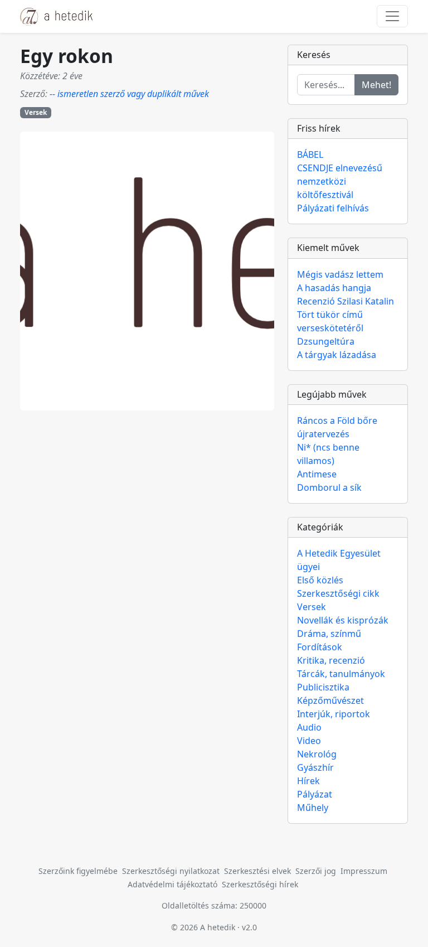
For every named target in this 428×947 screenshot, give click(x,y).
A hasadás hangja (334, 288)
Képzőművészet (330, 700)
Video (309, 741)
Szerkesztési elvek (257, 871)
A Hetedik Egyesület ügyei (339, 560)
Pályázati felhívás (333, 208)
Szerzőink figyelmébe (78, 871)
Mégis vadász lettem (340, 274)
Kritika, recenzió (331, 660)
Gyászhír (315, 767)
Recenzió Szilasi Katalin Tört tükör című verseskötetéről (345, 314)
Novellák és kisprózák (342, 620)
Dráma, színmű (329, 633)
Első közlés (320, 580)
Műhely (312, 807)
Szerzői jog (315, 871)
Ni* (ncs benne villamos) (328, 454)
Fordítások (319, 647)
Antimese (317, 474)
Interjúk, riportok (333, 714)
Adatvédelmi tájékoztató (172, 884)
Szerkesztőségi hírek (260, 884)
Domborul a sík (329, 487)
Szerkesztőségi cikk (338, 593)
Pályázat (314, 794)
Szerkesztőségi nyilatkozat (171, 871)
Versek (36, 112)
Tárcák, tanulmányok (341, 674)
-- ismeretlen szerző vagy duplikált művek (129, 94)
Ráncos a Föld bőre (337, 420)
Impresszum (364, 871)
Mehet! (376, 85)
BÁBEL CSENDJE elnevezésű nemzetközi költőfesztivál (339, 174)
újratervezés (323, 434)
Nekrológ (317, 754)
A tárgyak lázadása (336, 355)
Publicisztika (323, 687)
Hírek (308, 781)
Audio (309, 727)
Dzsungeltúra (325, 341)
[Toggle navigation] (392, 16)
